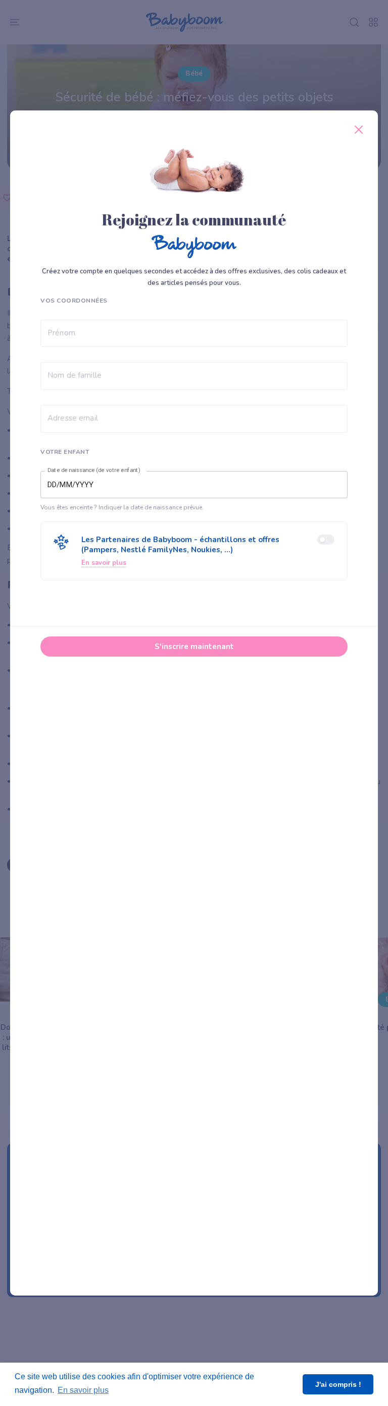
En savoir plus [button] (83, 1390)
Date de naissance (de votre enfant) (93, 470)
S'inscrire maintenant (194, 646)
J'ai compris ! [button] (338, 1384)
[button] (194, 551)
